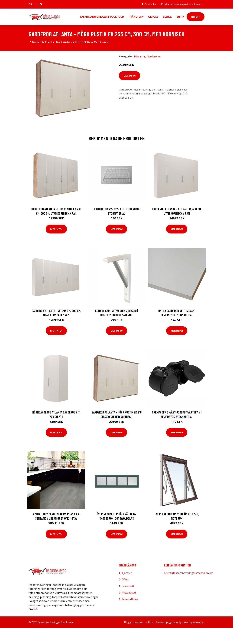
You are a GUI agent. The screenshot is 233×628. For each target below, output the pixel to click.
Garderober (154, 56)
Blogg (167, 17)
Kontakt (138, 622)
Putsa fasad (129, 592)
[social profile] (40, 4)
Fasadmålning (130, 599)
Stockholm (150, 4)
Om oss (153, 17)
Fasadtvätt (128, 586)
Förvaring (140, 56)
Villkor (149, 622)
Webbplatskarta (193, 622)
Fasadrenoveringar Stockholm (102, 17)
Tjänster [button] (135, 17)
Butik (180, 17)
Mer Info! (129, 75)
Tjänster (127, 573)
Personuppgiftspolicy (168, 622)
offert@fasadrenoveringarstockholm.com (181, 4)
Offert (195, 16)
